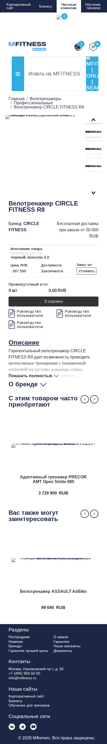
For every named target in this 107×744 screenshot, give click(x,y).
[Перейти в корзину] (61, 33)
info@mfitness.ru (22, 678)
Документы (63, 651)
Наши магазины (67, 646)
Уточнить (86, 271)
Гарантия (61, 641)
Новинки (16, 641)
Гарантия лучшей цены (28, 651)
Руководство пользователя (30, 313)
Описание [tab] (24, 342)
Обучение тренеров (93, 6)
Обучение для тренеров (29, 705)
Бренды (15, 646)
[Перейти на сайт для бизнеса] (76, 47)
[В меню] (90, 47)
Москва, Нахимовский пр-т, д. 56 (36, 669)
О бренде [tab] (23, 384)
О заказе (61, 637)
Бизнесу (45, 6)
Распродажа (19, 637)
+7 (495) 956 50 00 (24, 673)
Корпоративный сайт (18, 6)
